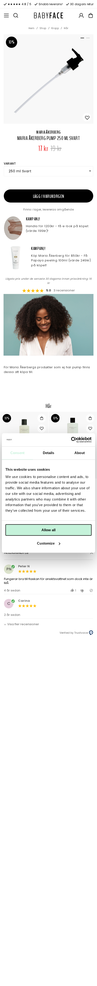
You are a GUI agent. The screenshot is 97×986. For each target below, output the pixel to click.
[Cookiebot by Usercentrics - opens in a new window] (71, 440)
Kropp (55, 28)
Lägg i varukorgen (48, 196)
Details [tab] (48, 453)
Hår (66, 28)
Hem (31, 28)
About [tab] (79, 453)
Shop (43, 28)
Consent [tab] (17, 453)
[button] (48, 553)
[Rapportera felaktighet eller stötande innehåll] (91, 590)
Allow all (48, 530)
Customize (46, 543)
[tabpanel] (48, 79)
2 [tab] (87, 39)
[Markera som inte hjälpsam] (83, 590)
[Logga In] (81, 15)
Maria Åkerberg (48, 132)
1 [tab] (81, 39)
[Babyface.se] (48, 15)
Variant (10, 164)
